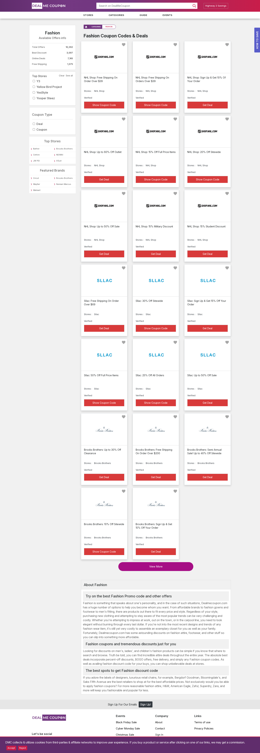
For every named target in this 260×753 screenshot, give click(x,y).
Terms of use (202, 722)
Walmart (37, 190)
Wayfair (36, 184)
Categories (116, 15)
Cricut (36, 178)
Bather (36, 148)
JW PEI (36, 160)
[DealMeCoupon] (49, 719)
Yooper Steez (45, 98)
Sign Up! (145, 704)
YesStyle (42, 92)
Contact (160, 728)
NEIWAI (59, 154)
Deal (39, 124)
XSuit (59, 160)
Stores (88, 15)
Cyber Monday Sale (128, 728)
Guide (143, 15)
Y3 (38, 81)
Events (167, 15)
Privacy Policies (203, 728)
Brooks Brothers (64, 148)
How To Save (257, 40)
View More (156, 566)
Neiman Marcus (63, 184)
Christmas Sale (125, 734)
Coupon (41, 129)
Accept (11, 748)
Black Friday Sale (126, 722)
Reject (22, 748)
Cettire (36, 154)
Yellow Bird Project (49, 87)
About (158, 722)
